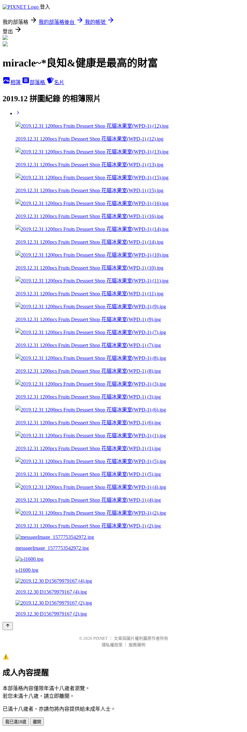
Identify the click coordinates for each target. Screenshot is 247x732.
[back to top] (8, 626)
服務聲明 (137, 644)
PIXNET (100, 638)
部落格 (38, 82)
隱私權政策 (112, 644)
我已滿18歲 (15, 721)
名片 (59, 82)
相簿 (16, 82)
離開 (37, 721)
